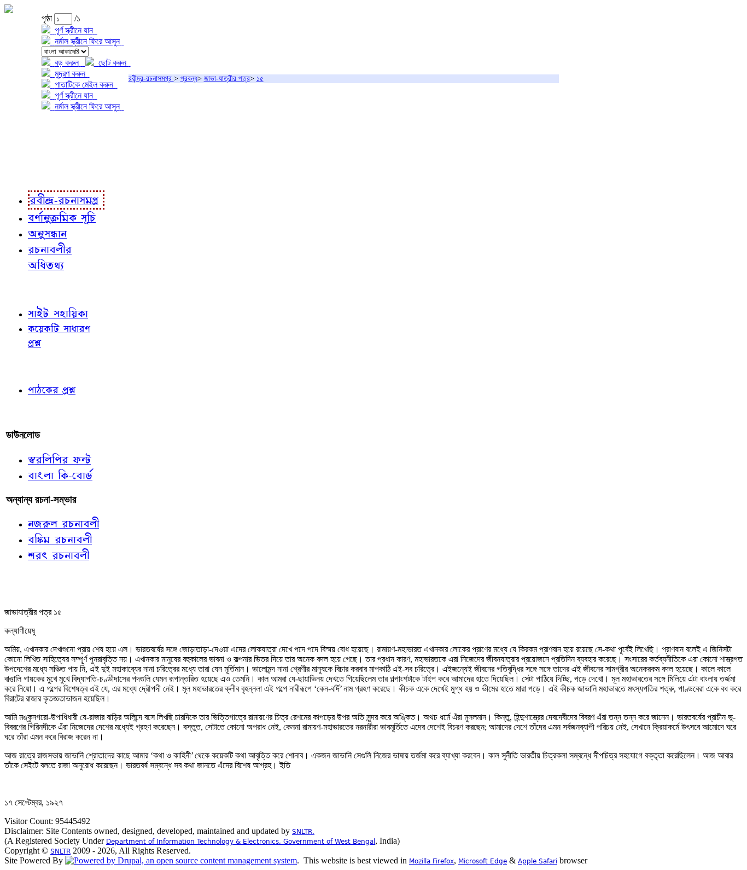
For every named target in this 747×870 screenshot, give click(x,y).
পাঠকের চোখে (29, 366)
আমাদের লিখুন (30, 412)
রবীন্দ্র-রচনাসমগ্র (151, 78)
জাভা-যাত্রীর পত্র (227, 78)
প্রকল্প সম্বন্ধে (31, 129)
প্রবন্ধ (188, 78)
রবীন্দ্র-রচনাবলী (30, 173)
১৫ (260, 78)
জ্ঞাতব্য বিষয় (26, 289)
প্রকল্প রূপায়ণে (30, 151)
